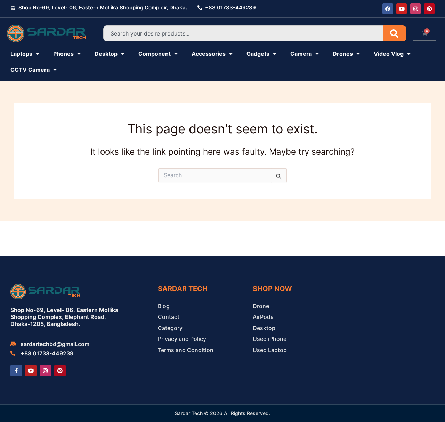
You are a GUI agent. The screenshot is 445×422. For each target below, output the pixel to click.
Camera (301, 53)
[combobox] (243, 33)
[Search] (394, 33)
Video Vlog (389, 53)
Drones (343, 53)
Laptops (21, 53)
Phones (63, 53)
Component (154, 53)
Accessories (209, 53)
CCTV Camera (30, 69)
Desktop (106, 53)
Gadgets (257, 53)
